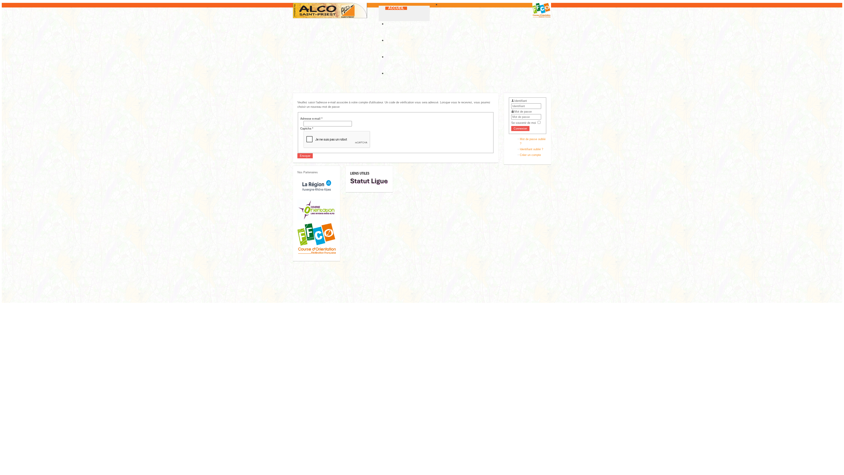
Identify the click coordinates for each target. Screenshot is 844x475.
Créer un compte (530, 155)
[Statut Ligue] (369, 184)
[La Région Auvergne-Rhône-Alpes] (316, 195)
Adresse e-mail (311, 118)
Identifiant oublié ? (531, 149)
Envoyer (305, 155)
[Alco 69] (330, 10)
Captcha (306, 128)
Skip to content (448, 5)
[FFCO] (316, 253)
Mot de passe (523, 111)
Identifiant (520, 100)
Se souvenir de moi (523, 122)
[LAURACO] (316, 219)
